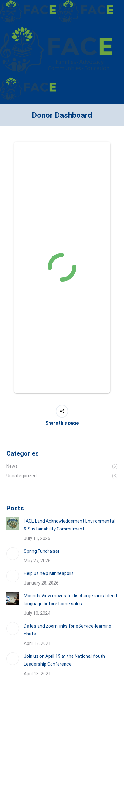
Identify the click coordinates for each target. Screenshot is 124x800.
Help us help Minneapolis (49, 573)
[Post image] (12, 523)
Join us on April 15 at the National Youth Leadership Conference (64, 660)
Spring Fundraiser (41, 551)
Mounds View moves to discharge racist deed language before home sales (70, 599)
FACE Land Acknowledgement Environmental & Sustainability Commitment (69, 524)
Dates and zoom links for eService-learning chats (67, 629)
